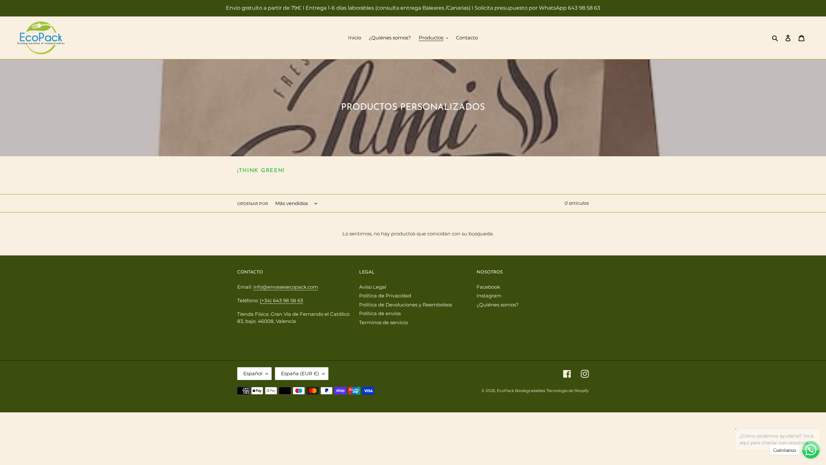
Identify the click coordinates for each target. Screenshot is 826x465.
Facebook (488, 287)
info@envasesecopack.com (285, 287)
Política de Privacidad (385, 296)
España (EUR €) (300, 373)
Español (252, 373)
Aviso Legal (372, 287)
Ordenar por (252, 203)
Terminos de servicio (383, 322)
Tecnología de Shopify (568, 390)
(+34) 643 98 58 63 (281, 300)
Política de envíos (380, 313)
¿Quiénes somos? (498, 305)
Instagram (489, 296)
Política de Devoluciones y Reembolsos (405, 305)
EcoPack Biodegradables (521, 390)
